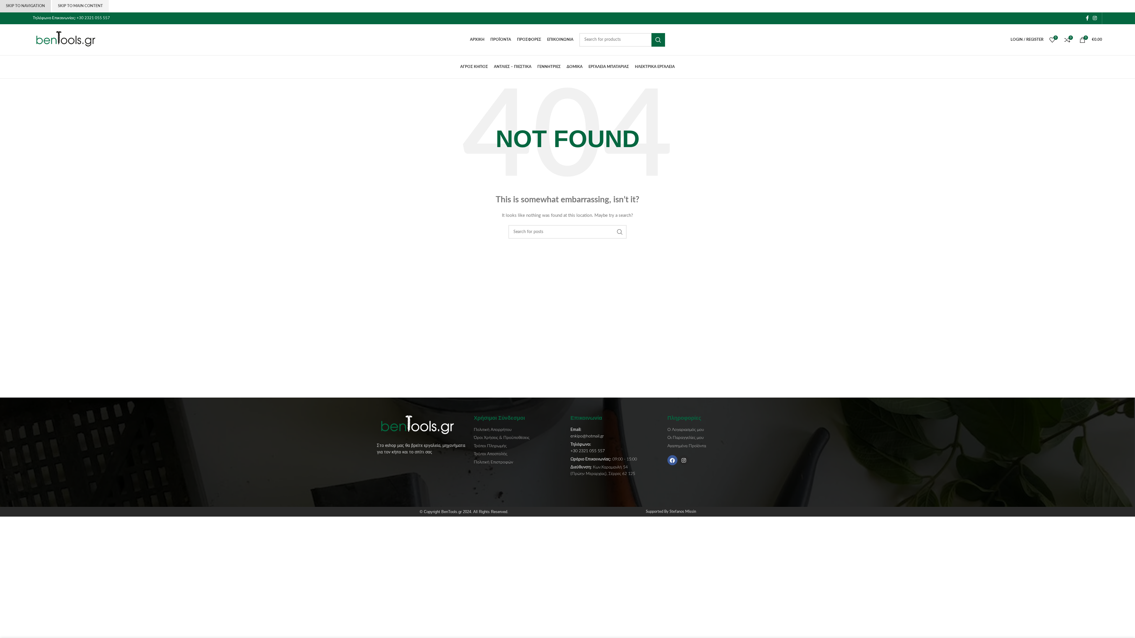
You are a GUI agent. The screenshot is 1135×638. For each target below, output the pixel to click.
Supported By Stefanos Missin (671, 512)
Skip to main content (80, 6)
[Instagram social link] (1095, 18)
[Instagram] (684, 460)
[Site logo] (70, 40)
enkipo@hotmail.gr (587, 436)
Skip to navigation (25, 6)
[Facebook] (672, 460)
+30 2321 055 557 (93, 18)
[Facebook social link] (1087, 18)
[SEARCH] (658, 40)
